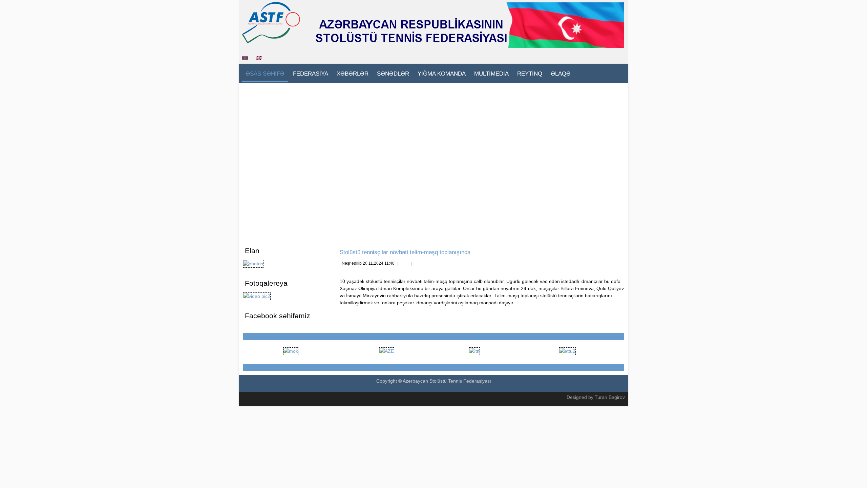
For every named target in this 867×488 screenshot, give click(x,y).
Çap (404, 264)
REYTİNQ (529, 73)
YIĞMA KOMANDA (442, 73)
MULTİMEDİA (491, 73)
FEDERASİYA (310, 73)
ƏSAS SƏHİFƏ (265, 73)
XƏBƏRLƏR (352, 73)
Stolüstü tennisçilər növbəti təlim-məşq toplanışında (405, 252)
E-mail (418, 264)
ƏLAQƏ (561, 73)
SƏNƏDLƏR (393, 73)
